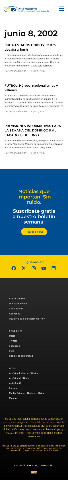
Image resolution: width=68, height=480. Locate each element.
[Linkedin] (53, 268)
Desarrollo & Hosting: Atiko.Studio (34, 465)
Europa (13, 388)
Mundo (13, 398)
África (12, 368)
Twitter (13, 341)
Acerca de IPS (17, 298)
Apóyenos (14, 313)
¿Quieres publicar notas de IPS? (27, 318)
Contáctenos (16, 308)
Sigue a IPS (15, 330)
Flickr (12, 351)
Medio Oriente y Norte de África (27, 393)
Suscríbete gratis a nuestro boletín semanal (34, 216)
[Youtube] (43, 268)
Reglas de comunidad (21, 355)
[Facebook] (13, 268)
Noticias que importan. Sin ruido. (34, 196)
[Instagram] (33, 268)
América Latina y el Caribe (23, 373)
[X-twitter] (23, 268)
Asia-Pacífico (16, 383)
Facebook (14, 346)
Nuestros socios (18, 303)
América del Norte (19, 378)
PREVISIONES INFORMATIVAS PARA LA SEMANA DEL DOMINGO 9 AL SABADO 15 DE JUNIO (33, 130)
